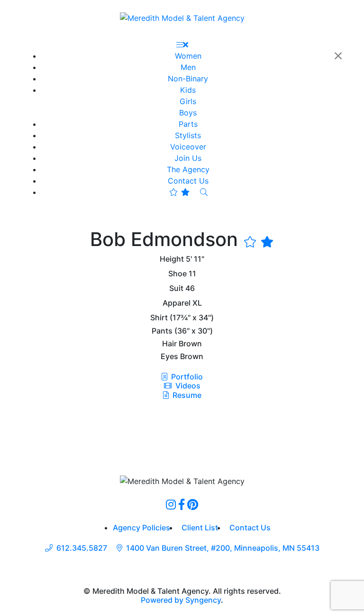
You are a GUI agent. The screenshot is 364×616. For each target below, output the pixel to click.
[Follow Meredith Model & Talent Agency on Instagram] (171, 504)
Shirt (159, 317)
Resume (187, 395)
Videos (186, 385)
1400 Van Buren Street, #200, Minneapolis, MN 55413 (222, 548)
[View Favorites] (179, 192)
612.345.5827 (81, 548)
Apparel (177, 303)
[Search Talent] (203, 192)
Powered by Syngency (181, 600)
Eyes (169, 356)
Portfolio (186, 376)
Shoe (177, 273)
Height (172, 259)
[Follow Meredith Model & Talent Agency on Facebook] (181, 504)
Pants (162, 330)
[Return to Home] (182, 17)
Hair (169, 343)
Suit (176, 288)
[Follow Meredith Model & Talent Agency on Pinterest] (192, 504)
